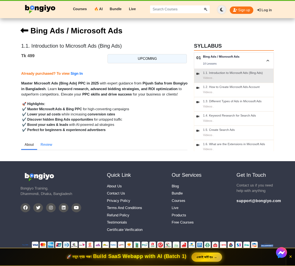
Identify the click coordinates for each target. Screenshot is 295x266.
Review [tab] (46, 144)
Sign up (243, 10)
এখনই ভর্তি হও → (207, 257)
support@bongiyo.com (255, 201)
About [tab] (29, 144)
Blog (175, 186)
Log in (266, 10)
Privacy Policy (118, 201)
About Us (114, 186)
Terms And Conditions (124, 208)
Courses (80, 9)
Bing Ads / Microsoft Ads (75, 30)
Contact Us (116, 193)
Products (179, 215)
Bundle (115, 9)
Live (132, 9)
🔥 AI (98, 9)
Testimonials (117, 222)
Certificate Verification (125, 230)
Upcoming (147, 58)
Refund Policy (118, 215)
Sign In (77, 73)
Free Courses (183, 222)
